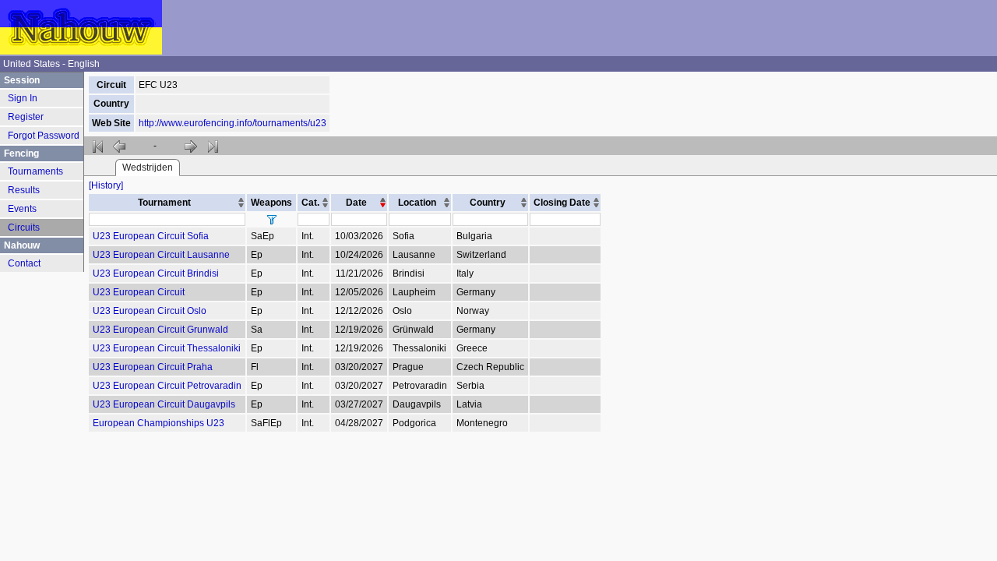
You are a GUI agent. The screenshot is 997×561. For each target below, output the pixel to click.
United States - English (51, 63)
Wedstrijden (147, 167)
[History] (106, 185)
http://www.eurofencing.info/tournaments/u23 (232, 123)
